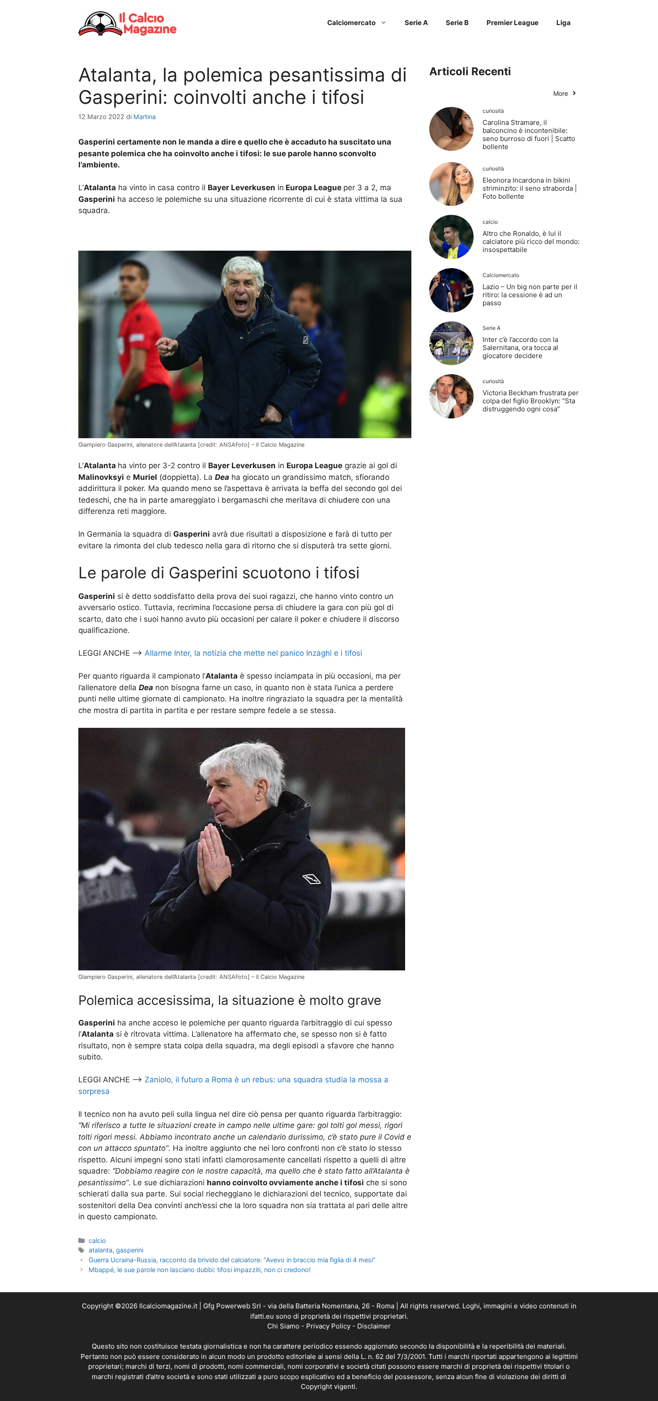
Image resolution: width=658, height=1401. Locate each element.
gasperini (129, 1250)
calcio (97, 1240)
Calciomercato (351, 22)
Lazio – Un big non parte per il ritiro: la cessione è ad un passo (530, 294)
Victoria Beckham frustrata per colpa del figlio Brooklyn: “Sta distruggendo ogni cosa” (531, 401)
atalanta (100, 1250)
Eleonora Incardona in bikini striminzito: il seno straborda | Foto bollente (530, 188)
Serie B (457, 22)
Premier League (512, 22)
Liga (563, 22)
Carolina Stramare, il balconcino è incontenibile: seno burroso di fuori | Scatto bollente (529, 134)
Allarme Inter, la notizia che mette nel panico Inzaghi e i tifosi (253, 653)
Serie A (416, 22)
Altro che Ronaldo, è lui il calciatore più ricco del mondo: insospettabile (531, 241)
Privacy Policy (328, 1326)
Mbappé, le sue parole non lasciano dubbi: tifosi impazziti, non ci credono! (200, 1269)
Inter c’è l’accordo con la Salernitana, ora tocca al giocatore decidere (520, 347)
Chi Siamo (283, 1326)
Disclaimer (374, 1326)
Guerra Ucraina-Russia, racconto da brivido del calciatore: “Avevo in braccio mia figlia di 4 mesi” (232, 1260)
